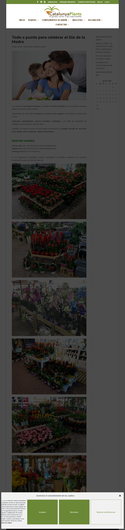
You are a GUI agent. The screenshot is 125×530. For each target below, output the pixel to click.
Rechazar (74, 512)
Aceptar (42, 512)
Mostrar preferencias (106, 512)
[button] (120, 496)
